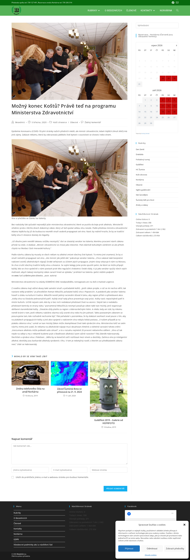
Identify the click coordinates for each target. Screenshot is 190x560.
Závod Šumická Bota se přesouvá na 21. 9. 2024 (69, 390)
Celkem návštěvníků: (144, 235)
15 (145, 112)
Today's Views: (142, 222)
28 (139, 123)
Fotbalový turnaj (143, 159)
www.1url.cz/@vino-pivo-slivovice (28, 275)
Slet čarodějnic (142, 195)
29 (145, 123)
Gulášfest (140, 164)
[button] (184, 524)
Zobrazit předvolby (175, 548)
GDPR (16, 539)
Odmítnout (152, 548)
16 (151, 112)
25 (163, 117)
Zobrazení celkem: (143, 232)
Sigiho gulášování (143, 190)
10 (157, 106)
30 (151, 123)
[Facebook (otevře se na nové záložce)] (173, 2)
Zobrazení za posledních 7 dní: (148, 229)
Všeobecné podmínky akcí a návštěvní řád (33, 544)
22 (145, 117)
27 (174, 117)
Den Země (140, 149)
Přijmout (129, 548)
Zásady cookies (151, 555)
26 (169, 117)
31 (139, 84)
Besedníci (20, 122)
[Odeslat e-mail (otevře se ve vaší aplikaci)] (176, 2)
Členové (17, 523)
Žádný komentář (93, 122)
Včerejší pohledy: (143, 226)
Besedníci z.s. (21, 554)
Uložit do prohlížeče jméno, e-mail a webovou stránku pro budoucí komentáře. (52, 477)
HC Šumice (140, 169)
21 (139, 117)
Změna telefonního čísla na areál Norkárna (30, 390)
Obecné (74, 122)
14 (139, 112)
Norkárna (140, 179)
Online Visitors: (142, 219)
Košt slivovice (60, 122)
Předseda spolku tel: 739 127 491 (24, 2)
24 (157, 117)
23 (151, 117)
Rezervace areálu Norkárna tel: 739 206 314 (55, 2)
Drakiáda (139, 154)
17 (157, 112)
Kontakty (18, 528)
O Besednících (20, 518)
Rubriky (17, 512)
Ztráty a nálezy (142, 205)
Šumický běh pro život (145, 200)
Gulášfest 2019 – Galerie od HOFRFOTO (108, 422)
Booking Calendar (145, 133)
